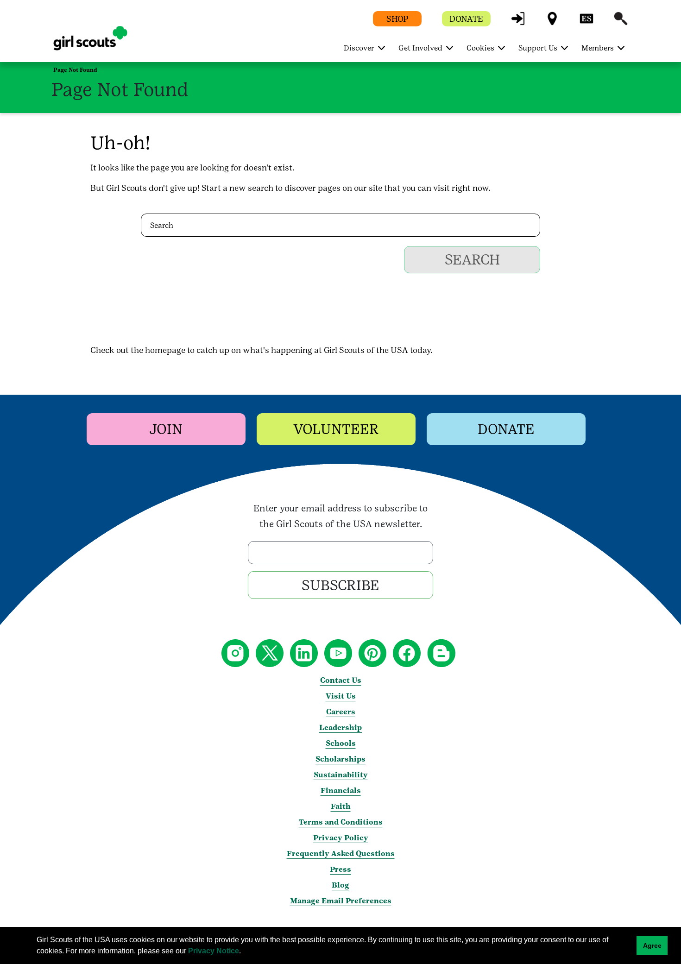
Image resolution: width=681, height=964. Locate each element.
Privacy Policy (340, 837)
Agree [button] (652, 945)
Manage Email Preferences (340, 900)
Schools (341, 743)
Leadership (340, 727)
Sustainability (341, 774)
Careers (340, 711)
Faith (341, 806)
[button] (518, 23)
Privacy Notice (213, 951)
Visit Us (341, 696)
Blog (340, 885)
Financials (341, 790)
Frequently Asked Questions (341, 853)
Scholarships (340, 759)
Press (340, 869)
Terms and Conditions (341, 822)
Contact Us (340, 680)
